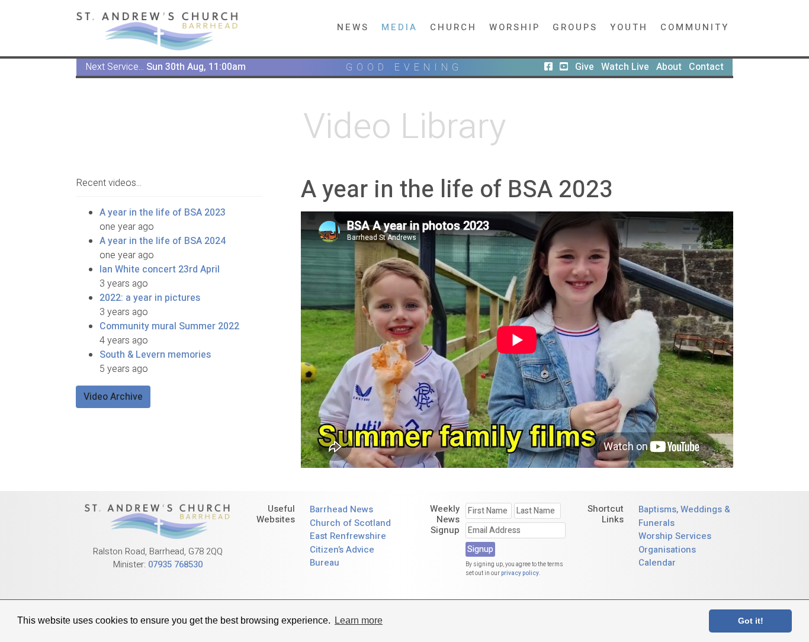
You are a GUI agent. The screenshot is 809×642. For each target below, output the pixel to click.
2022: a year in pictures (149, 298)
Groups (575, 27)
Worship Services (674, 536)
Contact (706, 67)
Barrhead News (341, 509)
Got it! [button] (750, 620)
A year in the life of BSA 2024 (162, 241)
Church (453, 27)
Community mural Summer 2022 (169, 326)
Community (694, 27)
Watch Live (625, 67)
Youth (629, 27)
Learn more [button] (359, 620)
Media (399, 27)
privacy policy (520, 573)
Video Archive (113, 397)
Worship (514, 27)
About (669, 67)
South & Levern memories (155, 355)
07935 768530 (175, 564)
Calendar (657, 562)
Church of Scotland (350, 522)
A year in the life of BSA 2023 (162, 213)
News (353, 27)
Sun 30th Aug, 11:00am (196, 67)
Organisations (667, 549)
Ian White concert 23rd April (159, 269)
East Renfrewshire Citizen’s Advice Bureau (348, 549)
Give (584, 67)
